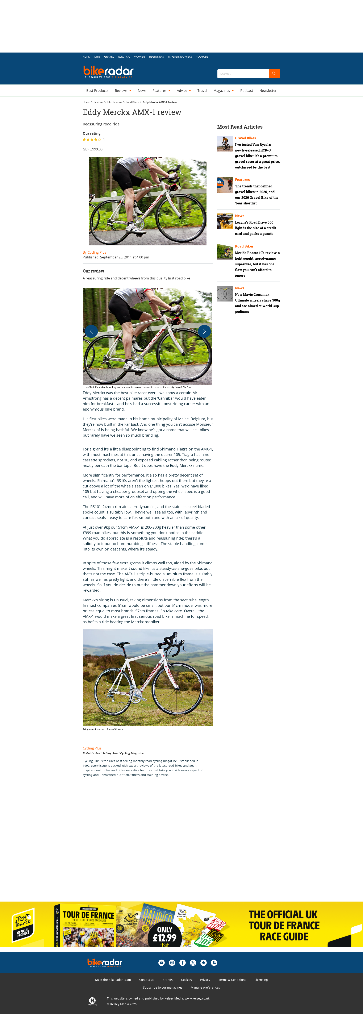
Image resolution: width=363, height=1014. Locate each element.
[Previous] (91, 331)
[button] (148, 338)
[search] (274, 73)
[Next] (204, 331)
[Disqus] (152, 843)
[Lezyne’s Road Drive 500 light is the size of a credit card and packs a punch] (225, 221)
